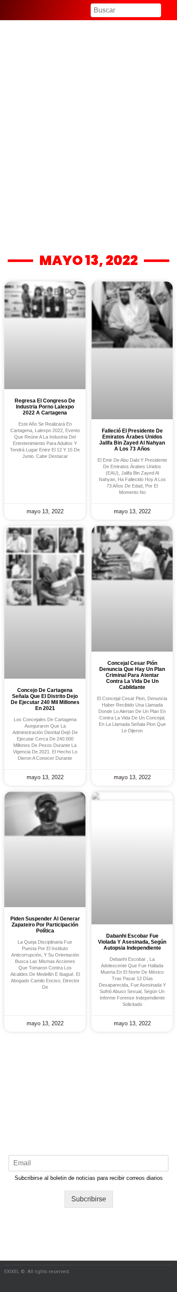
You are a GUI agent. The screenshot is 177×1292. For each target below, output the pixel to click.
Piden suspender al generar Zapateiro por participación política (45, 925)
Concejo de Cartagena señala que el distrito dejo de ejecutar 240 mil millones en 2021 (45, 699)
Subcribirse (88, 1199)
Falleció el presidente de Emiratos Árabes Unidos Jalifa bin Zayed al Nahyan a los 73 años (132, 440)
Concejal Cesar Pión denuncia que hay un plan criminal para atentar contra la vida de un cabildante (132, 675)
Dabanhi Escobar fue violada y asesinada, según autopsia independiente (132, 942)
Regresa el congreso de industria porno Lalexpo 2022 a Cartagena (45, 407)
